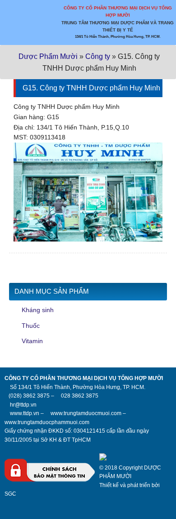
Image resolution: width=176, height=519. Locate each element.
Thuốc (31, 325)
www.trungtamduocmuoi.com (86, 413)
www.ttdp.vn (24, 413)
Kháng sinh (38, 309)
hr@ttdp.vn (23, 405)
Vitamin (32, 341)
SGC (10, 494)
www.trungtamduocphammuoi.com (47, 422)
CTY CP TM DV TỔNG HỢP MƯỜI (49, 29)
